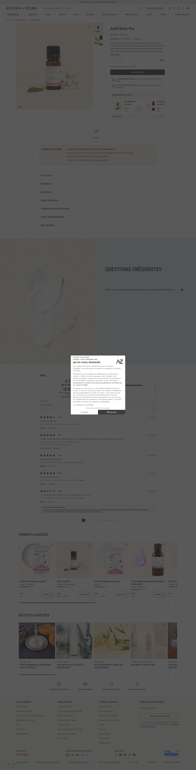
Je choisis (84, 412)
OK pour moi (111, 412)
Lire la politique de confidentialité (83, 405)
